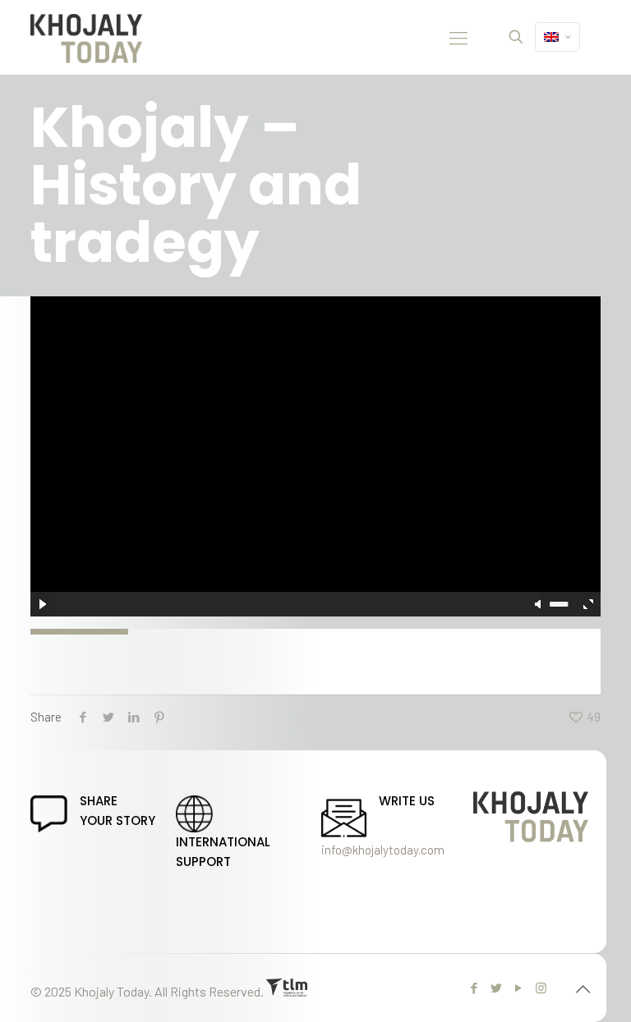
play (315, 431)
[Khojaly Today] (86, 37)
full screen (588, 604)
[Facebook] (474, 987)
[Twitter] (496, 987)
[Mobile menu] (458, 37)
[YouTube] (518, 987)
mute (539, 604)
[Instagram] (541, 987)
